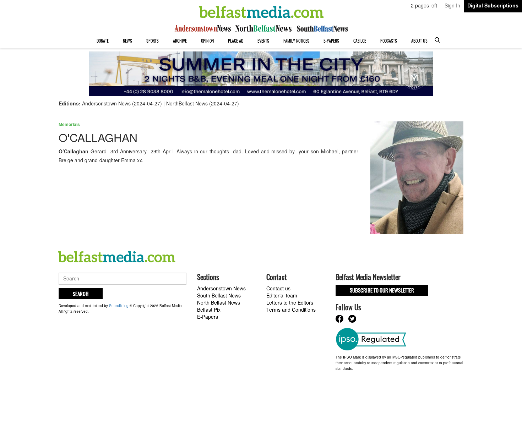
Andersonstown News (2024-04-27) (122, 103)
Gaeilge (359, 41)
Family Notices (296, 41)
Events (263, 41)
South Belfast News (219, 295)
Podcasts (388, 41)
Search (80, 293)
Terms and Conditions (291, 309)
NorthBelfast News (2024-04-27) (202, 103)
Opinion (207, 41)
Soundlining (119, 305)
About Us (419, 41)
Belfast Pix (209, 309)
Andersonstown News (221, 288)
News (127, 41)
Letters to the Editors (289, 302)
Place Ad (235, 41)
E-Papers (331, 41)
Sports (152, 41)
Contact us (278, 288)
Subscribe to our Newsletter (382, 290)
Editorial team (281, 295)
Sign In (452, 5)
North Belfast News (218, 302)
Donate (103, 41)
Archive (180, 41)
